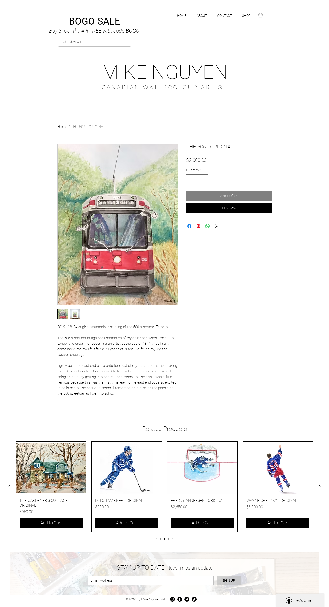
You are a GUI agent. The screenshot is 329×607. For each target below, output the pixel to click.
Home (62, 126)
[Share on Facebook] (189, 226)
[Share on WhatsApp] (208, 226)
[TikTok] (194, 599)
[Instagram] (172, 599)
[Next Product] (320, 487)
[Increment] (204, 179)
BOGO (94, 31)
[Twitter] (186, 599)
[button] (249, 15)
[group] (164, 486)
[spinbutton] (197, 179)
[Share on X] (217, 226)
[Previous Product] (9, 487)
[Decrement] (190, 179)
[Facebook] (179, 599)
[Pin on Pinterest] (198, 226)
